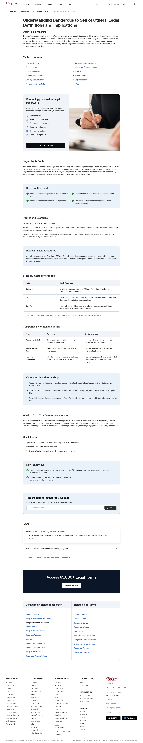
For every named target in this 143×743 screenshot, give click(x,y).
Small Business (11, 718)
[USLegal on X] (107, 687)
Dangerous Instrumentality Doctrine (39, 619)
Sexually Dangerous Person (84, 635)
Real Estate (34, 718)
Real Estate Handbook (62, 731)
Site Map (58, 706)
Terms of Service (92, 741)
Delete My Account (61, 703)
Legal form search (81, 80)
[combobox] (103, 4)
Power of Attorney (37, 715)
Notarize (83, 682)
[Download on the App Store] (113, 718)
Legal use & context (32, 63)
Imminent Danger (80, 614)
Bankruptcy (10, 685)
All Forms (34, 727)
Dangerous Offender (33, 652)
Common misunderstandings (85, 63)
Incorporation (11, 703)
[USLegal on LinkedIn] (119, 687)
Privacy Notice (103, 741)
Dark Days (29, 639)
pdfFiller (82, 717)
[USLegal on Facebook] (113, 687)
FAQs (77, 84)
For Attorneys (84, 701)
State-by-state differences (35, 80)
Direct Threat (79, 631)
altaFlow (82, 723)
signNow (83, 720)
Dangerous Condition (82, 648)
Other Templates (36, 733)
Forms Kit (58, 721)
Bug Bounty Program (131, 741)
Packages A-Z (10, 724)
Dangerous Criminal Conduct (85, 640)
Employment (10, 697)
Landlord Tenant (12, 706)
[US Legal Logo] (111, 678)
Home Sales (10, 694)
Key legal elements (32, 67)
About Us (58, 685)
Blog (56, 694)
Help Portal (59, 688)
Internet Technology (38, 703)
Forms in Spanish (61, 712)
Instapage (83, 729)
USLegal (82, 711)
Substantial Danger (81, 623)
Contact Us (59, 700)
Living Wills (34, 709)
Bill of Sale (34, 688)
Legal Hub (58, 682)
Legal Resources (60, 691)
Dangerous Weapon (33, 635)
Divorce (8, 691)
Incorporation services (87, 685)
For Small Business (86, 698)
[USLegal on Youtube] (125, 687)
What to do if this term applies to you (88, 67)
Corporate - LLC (36, 691)
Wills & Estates (11, 721)
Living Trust (10, 709)
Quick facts (79, 71)
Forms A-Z (34, 730)
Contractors (10, 688)
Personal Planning (12, 715)
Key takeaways (80, 75)
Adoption (9, 682)
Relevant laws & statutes (34, 75)
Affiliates (58, 697)
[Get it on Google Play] (129, 718)
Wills (32, 724)
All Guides (58, 734)
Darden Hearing (31, 627)
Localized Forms (60, 715)
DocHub (82, 726)
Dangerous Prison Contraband (37, 631)
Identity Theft (10, 700)
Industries (58, 709)
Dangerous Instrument (34, 614)
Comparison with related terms (36, 84)
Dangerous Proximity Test (35, 648)
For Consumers (85, 695)
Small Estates (35, 721)
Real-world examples (33, 71)
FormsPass (83, 714)
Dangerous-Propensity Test (36, 656)
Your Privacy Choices (79, 741)
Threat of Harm (80, 619)
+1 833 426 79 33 (113, 695)
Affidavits (34, 682)
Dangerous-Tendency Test (36, 643)
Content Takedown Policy (116, 741)
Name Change (11, 712)
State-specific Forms (62, 718)
